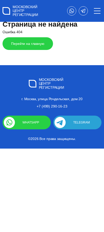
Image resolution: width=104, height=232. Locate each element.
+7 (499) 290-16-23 (52, 106)
